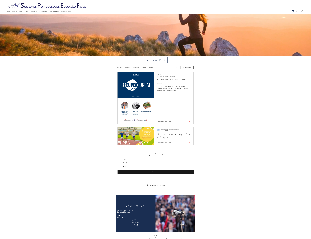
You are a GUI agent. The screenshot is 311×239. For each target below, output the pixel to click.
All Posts (119, 67)
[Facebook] (134, 225)
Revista (144, 67)
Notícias (127, 67)
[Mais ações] (190, 75)
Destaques (136, 67)
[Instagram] (157, 235)
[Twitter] (137, 225)
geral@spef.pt (135, 220)
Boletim (151, 67)
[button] (301, 11)
